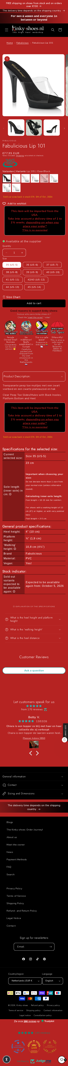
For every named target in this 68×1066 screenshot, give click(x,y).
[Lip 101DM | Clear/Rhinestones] (35, 178)
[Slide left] (3, 128)
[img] (34, 706)
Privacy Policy (14, 888)
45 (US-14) (34, 287)
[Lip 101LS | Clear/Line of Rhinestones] (44, 178)
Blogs (10, 822)
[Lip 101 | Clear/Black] (6, 178)
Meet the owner (16, 844)
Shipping (20, 155)
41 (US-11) (12, 279)
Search (11, 874)
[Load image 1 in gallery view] (16, 128)
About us (12, 837)
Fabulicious (23, 42)
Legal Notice (14, 918)
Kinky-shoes (22, 1005)
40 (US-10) (53, 272)
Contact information (53, 1010)
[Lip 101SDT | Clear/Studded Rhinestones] (54, 178)
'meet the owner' (35, 317)
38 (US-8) (12, 272)
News (10, 852)
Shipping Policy (15, 903)
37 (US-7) (52, 264)
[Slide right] (64, 128)
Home (10, 42)
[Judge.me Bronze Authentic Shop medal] (34, 1046)
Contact (11, 925)
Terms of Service (16, 896)
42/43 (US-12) (36, 279)
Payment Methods (17, 859)
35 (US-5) (12, 264)
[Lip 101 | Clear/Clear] (16, 178)
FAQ (9, 867)
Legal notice (25, 1015)
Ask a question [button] (34, 670)
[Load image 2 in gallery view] (34, 128)
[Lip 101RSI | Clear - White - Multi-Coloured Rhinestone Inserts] (16, 187)
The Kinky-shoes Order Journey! (25, 829)
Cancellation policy (42, 1015)
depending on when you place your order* (40, 226)
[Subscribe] (50, 947)
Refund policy (37, 1005)
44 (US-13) (12, 287)
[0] (61, 1059)
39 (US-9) (32, 272)
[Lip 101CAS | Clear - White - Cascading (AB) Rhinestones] (6, 187)
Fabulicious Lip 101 (42, 42)
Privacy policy (53, 1005)
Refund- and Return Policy (22, 910)
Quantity (6, 246)
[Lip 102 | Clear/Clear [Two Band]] (25, 178)
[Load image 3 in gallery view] (52, 128)
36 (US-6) (32, 264)
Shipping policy (33, 1010)
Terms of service (16, 1010)
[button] (6, 29)
